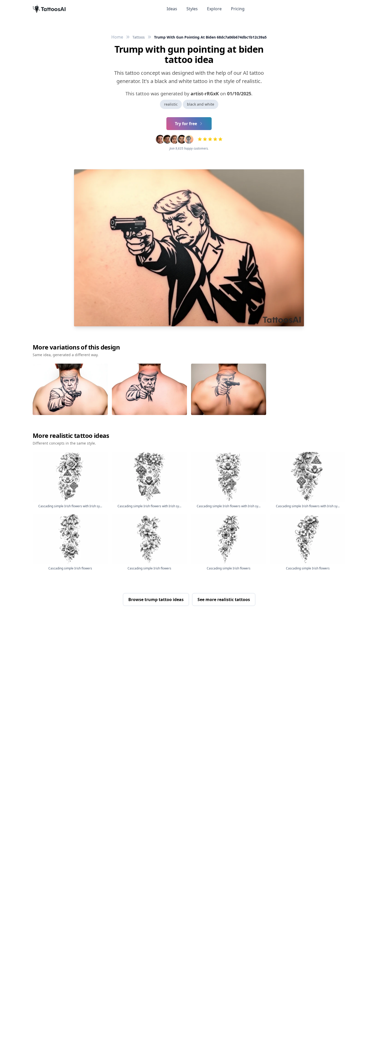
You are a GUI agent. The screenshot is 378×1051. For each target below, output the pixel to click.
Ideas (172, 9)
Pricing (238, 9)
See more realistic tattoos (223, 599)
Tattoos (138, 37)
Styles (192, 9)
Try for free (186, 123)
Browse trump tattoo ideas (156, 599)
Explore (214, 9)
